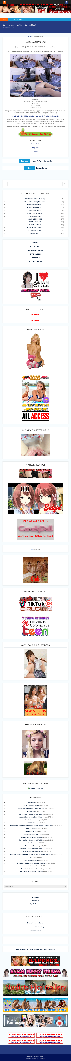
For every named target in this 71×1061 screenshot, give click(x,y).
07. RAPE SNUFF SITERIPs (34, 225)
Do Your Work (18, 19)
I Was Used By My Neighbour (31, 834)
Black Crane (31, 843)
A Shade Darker (31, 866)
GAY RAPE (35, 242)
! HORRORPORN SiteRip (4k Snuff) (35, 199)
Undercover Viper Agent (31, 860)
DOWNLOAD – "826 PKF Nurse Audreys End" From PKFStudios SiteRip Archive (35, 116)
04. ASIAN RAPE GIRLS (34, 216)
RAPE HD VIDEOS (35, 254)
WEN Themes (41, 1058)
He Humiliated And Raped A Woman (31, 851)
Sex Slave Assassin (31, 828)
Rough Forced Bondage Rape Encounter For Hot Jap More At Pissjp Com (31, 854)
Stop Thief (35, 147)
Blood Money (31, 811)
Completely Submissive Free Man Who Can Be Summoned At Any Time (31, 825)
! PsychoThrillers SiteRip (34, 204)
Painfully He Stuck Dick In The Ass (31, 869)
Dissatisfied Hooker (31, 831)
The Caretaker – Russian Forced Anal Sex (31, 814)
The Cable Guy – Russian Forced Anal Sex (31, 840)
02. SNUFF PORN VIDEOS (34, 210)
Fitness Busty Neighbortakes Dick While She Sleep (31, 863)
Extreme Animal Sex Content (35, 923)
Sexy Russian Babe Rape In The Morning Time (31, 808)
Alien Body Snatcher (31, 820)
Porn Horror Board (35, 931)
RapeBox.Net (35, 897)
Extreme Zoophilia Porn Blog (35, 927)
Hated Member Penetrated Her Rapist (31, 837)
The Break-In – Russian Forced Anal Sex (31, 871)
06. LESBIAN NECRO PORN (34, 222)
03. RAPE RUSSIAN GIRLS (34, 213)
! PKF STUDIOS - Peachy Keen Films (45, 47)
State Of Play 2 (31, 823)
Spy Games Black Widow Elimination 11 (31, 848)
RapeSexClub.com (35, 904)
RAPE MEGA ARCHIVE (35, 262)
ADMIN (29, 47)
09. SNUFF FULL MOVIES (35, 230)
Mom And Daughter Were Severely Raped (31, 817)
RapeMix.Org (35, 900)
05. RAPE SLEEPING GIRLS (34, 219)
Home (29, 36)
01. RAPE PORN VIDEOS (34, 207)
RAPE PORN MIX (35, 258)
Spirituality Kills (35, 144)
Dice (31, 857)
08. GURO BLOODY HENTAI (34, 227)
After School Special (31, 846)
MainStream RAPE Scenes (35, 250)
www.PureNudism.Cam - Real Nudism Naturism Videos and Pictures (35, 949)
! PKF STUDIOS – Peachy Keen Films (34, 202)
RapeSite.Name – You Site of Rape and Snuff (19, 25)
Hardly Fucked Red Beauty (31, 805)
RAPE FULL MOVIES (35, 246)
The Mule (35, 151)
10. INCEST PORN (34, 233)
